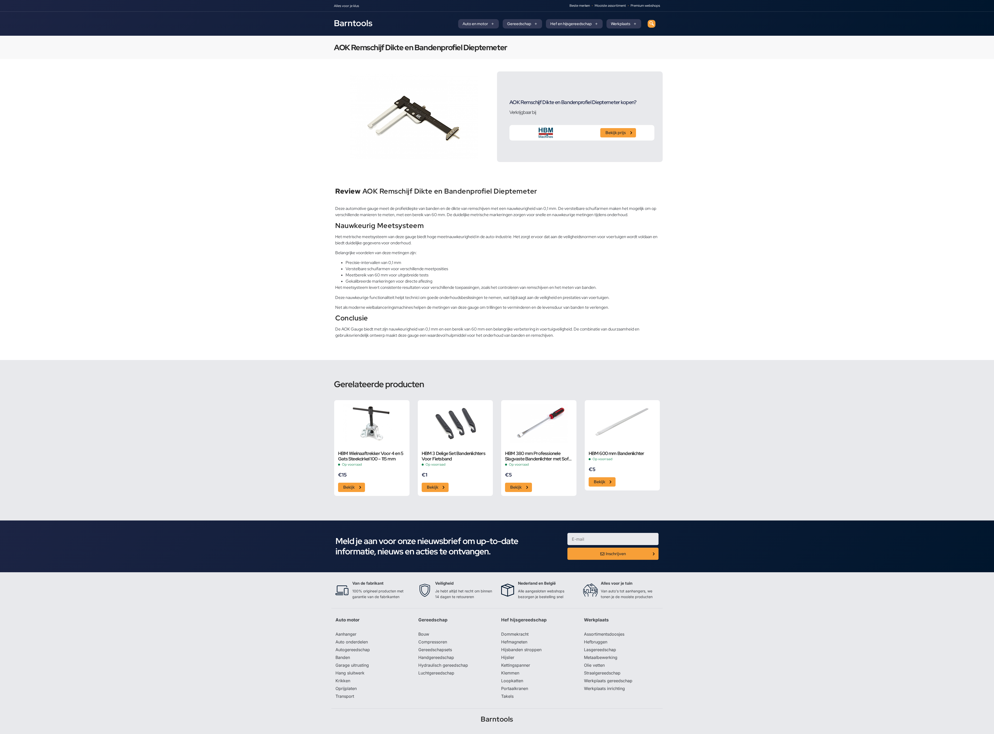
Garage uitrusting (352, 665)
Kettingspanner (515, 665)
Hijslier (507, 657)
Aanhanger (345, 634)
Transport (344, 696)
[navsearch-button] (651, 24)
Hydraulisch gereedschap (443, 665)
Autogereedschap (352, 649)
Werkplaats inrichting (604, 688)
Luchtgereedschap (436, 673)
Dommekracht (515, 634)
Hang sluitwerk (349, 673)
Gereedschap (519, 23)
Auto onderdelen (351, 641)
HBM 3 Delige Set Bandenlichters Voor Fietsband (453, 456)
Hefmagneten (514, 641)
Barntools (353, 23)
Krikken (342, 680)
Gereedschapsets (435, 649)
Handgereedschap (436, 657)
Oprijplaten (346, 688)
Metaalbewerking (600, 657)
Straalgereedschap (602, 673)
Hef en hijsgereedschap (571, 23)
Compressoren (432, 641)
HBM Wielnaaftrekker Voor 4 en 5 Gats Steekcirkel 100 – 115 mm (370, 456)
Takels (507, 696)
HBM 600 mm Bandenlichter (616, 453)
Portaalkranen (514, 688)
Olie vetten (594, 665)
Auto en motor (475, 23)
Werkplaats (620, 23)
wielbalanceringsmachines (389, 307)
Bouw (423, 634)
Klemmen (510, 673)
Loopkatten (512, 680)
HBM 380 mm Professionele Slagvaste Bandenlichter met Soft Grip (537, 456)
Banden (342, 657)
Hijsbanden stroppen (521, 649)
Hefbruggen (595, 641)
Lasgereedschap (600, 649)
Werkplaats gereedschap (608, 680)
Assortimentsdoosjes (604, 634)
